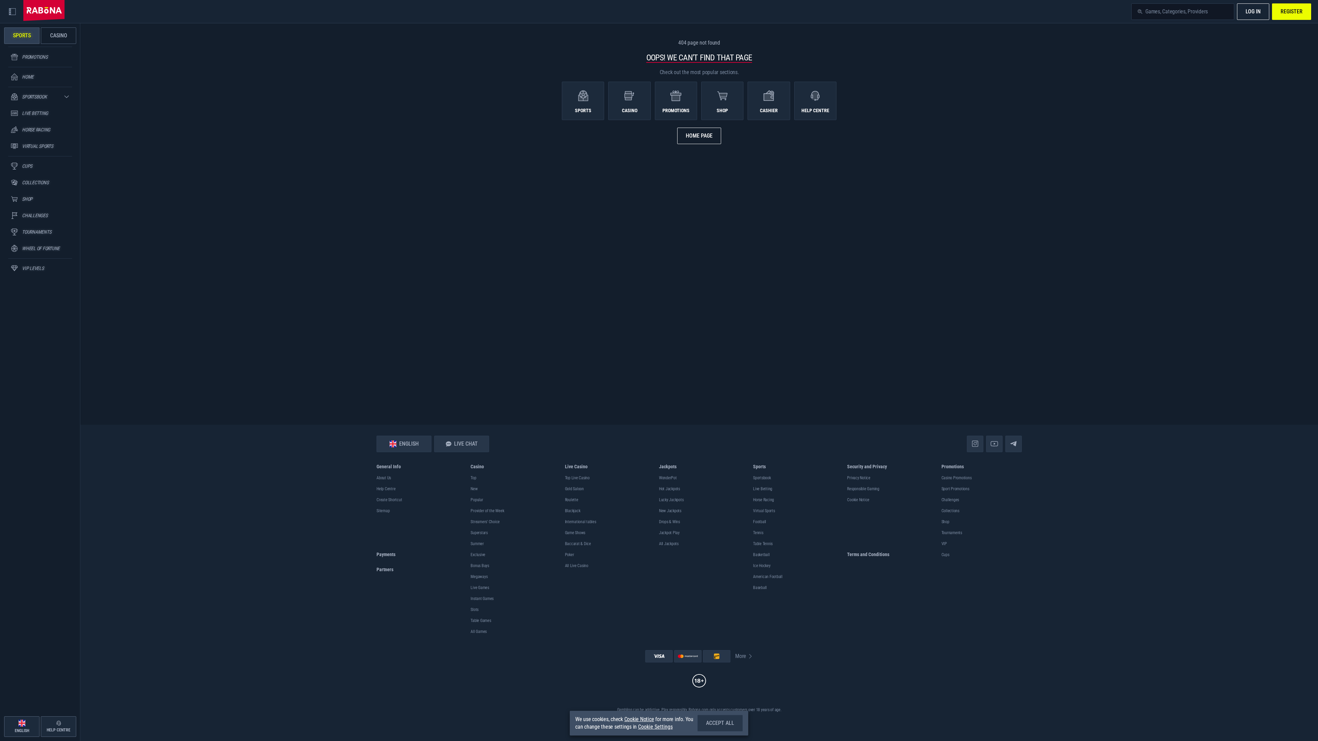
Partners (385, 569)
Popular (477, 499)
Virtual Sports (764, 510)
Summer (477, 543)
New (474, 488)
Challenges (950, 499)
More (740, 656)
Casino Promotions (956, 477)
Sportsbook (762, 477)
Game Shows (575, 532)
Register (1292, 11)
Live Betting (762, 488)
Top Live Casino (577, 477)
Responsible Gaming (863, 488)
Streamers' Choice (485, 521)
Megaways (479, 576)
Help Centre (386, 488)
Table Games (481, 620)
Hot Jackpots (669, 488)
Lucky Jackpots (671, 499)
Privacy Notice (858, 477)
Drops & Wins (669, 521)
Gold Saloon (574, 488)
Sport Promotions (955, 488)
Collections (950, 510)
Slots (474, 609)
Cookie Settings (655, 727)
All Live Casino (576, 565)
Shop (945, 521)
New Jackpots (670, 510)
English (409, 443)
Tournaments (951, 532)
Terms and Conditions (868, 554)
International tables (580, 521)
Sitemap (383, 510)
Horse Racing (763, 499)
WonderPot (668, 477)
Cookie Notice (858, 499)
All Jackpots (669, 543)
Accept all (720, 723)
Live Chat (466, 443)
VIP (944, 543)
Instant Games (482, 598)
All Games (479, 631)
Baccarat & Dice (578, 543)
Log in (1253, 11)
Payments (386, 554)
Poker (569, 554)
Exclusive (478, 554)
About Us (384, 477)
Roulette (571, 499)
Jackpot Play (669, 532)
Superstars (479, 532)
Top (473, 477)
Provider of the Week (487, 510)
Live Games (480, 587)
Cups (945, 554)
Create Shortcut (389, 499)
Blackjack (572, 510)
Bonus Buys (480, 565)
